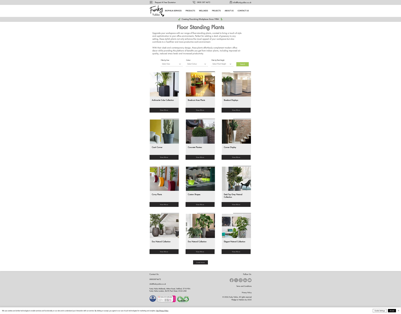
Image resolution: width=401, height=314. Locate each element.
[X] (236, 280)
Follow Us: (247, 274)
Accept (392, 311)
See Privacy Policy (162, 311)
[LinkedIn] (245, 280)
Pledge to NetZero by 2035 (242, 300)
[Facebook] (232, 280)
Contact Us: (154, 274)
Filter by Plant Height (217, 60)
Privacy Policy (247, 292)
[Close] (398, 310)
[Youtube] (250, 280)
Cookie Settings (380, 311)
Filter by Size (165, 60)
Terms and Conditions (244, 286)
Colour (188, 60)
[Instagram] (241, 280)
